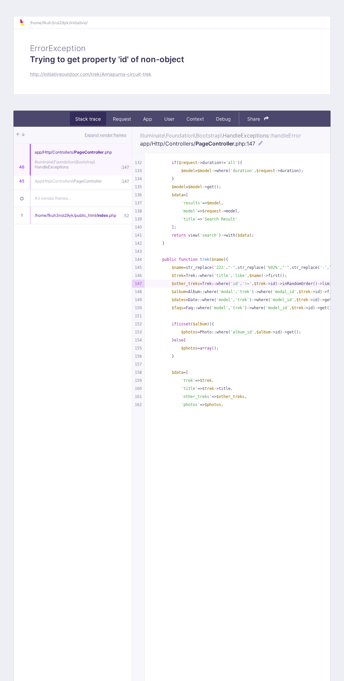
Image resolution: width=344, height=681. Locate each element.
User (169, 119)
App (147, 119)
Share (254, 119)
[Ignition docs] (24, 22)
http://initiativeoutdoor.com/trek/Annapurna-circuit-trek (91, 74)
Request (122, 119)
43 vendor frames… (53, 198)
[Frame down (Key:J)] (23, 135)
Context (195, 119)
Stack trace (88, 119)
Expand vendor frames (105, 134)
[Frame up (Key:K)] (18, 135)
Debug (223, 119)
